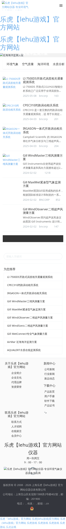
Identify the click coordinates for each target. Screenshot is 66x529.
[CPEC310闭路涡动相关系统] (12, 108)
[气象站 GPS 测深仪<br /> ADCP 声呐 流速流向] (33, 55)
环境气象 (12, 64)
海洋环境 (43, 64)
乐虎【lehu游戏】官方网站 (30, 23)
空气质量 (28, 64)
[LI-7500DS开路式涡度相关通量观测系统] (12, 83)
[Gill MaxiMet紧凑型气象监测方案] (12, 187)
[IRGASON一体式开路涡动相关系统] (12, 133)
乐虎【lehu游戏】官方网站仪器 (33, 448)
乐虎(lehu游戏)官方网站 (45, 519)
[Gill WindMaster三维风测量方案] (12, 160)
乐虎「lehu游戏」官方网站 (15, 519)
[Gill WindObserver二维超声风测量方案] (12, 216)
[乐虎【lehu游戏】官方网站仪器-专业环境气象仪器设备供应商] (15, 5)
